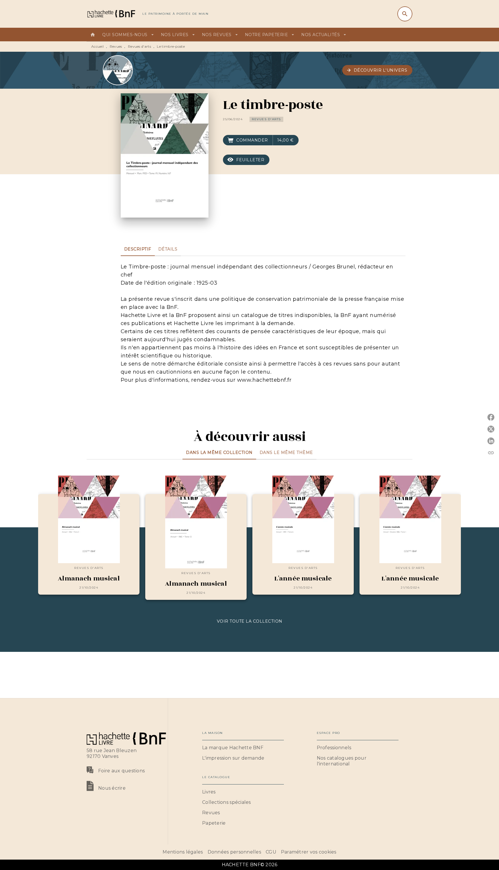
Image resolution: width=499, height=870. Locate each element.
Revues (116, 46)
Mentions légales (183, 852)
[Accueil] (111, 13)
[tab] (93, 35)
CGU (271, 852)
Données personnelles (234, 852)
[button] (377, 70)
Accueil (97, 46)
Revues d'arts (139, 46)
